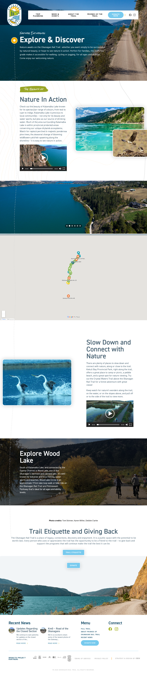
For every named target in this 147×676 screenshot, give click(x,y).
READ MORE (21, 643)
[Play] (23, 169)
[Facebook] (110, 630)
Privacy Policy (101, 659)
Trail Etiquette (73, 552)
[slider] (41, 168)
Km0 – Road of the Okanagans (58, 630)
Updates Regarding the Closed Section (27, 630)
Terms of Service (82, 659)
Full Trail (85, 629)
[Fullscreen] (64, 169)
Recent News (87, 637)
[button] (43, 157)
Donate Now (116, 15)
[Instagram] (116, 630)
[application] (43, 158)
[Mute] (60, 169)
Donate (73, 565)
